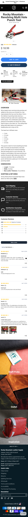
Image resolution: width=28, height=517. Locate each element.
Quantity (4, 51)
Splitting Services (6, 478)
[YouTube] (12, 498)
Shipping (3, 473)
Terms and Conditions (7, 484)
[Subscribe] (25, 495)
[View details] (7, 81)
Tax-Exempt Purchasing (8, 489)
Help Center (4, 471)
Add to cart (14, 59)
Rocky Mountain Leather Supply (16, 514)
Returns (3, 476)
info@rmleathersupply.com (12, 463)
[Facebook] (2, 498)
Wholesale (4, 481)
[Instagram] (5, 498)
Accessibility (5, 486)
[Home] (14, 8)
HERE (15, 178)
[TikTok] (8, 498)
